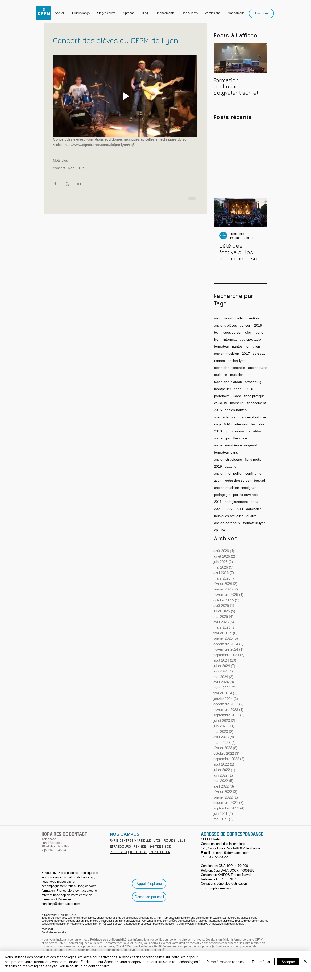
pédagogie (222, 494)
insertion (252, 318)
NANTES (155, 846)
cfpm (249, 332)
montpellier (222, 388)
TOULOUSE (138, 851)
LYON (157, 840)
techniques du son (228, 332)
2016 (258, 325)
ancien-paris (257, 367)
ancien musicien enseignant (235, 445)
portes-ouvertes (245, 494)
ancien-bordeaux (227, 522)
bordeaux (260, 353)
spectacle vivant (226, 416)
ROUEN (169, 840)
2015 (81, 168)
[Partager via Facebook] (55, 183)
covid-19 (220, 402)
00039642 (47, 928)
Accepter (288, 961)
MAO (228, 424)
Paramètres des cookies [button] (225, 961)
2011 (218, 501)
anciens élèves (225, 325)
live (223, 529)
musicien (237, 374)
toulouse (220, 374)
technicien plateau (228, 381)
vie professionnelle (228, 318)
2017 (246, 353)
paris (259, 332)
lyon (71, 168)
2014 (239, 508)
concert (59, 168)
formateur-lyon (254, 522)
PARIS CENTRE (120, 840)
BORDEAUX (118, 851)
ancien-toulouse (254, 416)
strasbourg (253, 381)
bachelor (257, 424)
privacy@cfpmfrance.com (218, 946)
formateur (221, 346)
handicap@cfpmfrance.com (61, 903)
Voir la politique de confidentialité (84, 965)
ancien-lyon (236, 360)
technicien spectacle (229, 367)
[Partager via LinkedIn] (79, 183)
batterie (230, 466)
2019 (218, 466)
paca (254, 501)
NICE (167, 846)
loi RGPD (136, 942)
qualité (251, 515)
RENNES (140, 846)
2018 (218, 431)
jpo (227, 438)
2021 (218, 508)
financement (256, 402)
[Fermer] (305, 961)
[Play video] (125, 96)
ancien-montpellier (228, 473)
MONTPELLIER (159, 851)
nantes (237, 346)
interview (241, 424)
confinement (254, 473)
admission (254, 508)
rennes (219, 360)
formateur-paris (226, 452)
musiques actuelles (228, 515)
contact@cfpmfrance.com (231, 852)
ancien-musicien (226, 353)
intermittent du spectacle (242, 339)
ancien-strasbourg (228, 459)
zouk (217, 480)
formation (252, 346)
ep (216, 529)
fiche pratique (254, 395)
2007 (229, 508)
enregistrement (236, 501)
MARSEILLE (142, 840)
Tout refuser (261, 961)
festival (259, 480)
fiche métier (254, 459)
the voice (240, 438)
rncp (217, 424)
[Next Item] (259, 58)
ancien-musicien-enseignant (235, 487)
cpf (227, 431)
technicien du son (237, 480)
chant (238, 388)
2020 (249, 388)
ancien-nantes (236, 409)
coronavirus (241, 431)
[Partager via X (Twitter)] (67, 183)
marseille (237, 402)
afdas (257, 431)
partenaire (222, 395)
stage (218, 438)
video (237, 395)
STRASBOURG (120, 846)
